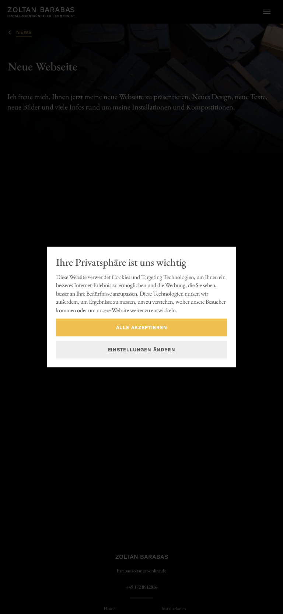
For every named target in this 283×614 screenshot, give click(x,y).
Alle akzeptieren (141, 327)
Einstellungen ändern (141, 349)
